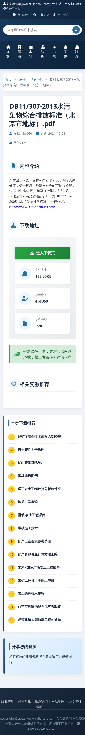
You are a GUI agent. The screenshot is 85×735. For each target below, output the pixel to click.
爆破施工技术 (28, 528)
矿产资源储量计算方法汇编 (38, 554)
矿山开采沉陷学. (30, 462)
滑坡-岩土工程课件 (31, 515)
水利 (30, 54)
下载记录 (43, 15)
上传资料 (74, 701)
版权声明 (7, 701)
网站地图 (58, 701)
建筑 (19, 54)
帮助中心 (42, 706)
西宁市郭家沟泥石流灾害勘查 (39, 606)
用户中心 (63, 15)
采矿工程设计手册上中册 (36, 580)
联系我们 (41, 701)
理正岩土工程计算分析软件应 (39, 488)
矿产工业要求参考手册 (34, 541)
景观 (65, 54)
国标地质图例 (28, 475)
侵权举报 (24, 701)
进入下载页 (45, 252)
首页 (7, 54)
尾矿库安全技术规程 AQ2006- (40, 436)
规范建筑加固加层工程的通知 (39, 619)
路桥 (76, 54)
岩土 (22, 79)
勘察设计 (38, 79)
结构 (42, 54)
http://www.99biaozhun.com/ (32, 207)
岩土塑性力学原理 (31, 449)
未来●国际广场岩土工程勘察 (39, 567)
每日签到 (23, 15)
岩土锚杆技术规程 (31, 593)
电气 (54, 54)
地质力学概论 (28, 502)
